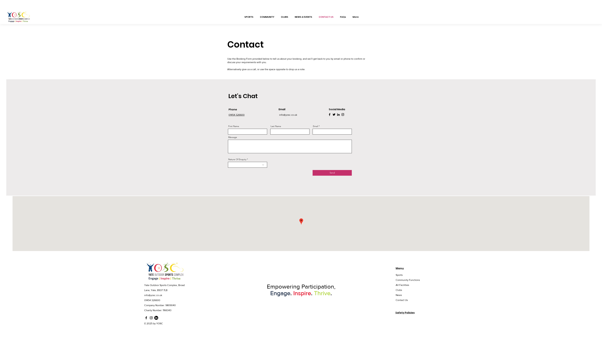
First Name (233, 126)
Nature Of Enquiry (237, 159)
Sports (399, 275)
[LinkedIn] (338, 114)
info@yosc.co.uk (288, 115)
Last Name (276, 126)
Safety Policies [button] (405, 312)
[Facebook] (329, 114)
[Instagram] (343, 114)
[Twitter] (334, 114)
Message (232, 137)
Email (315, 126)
